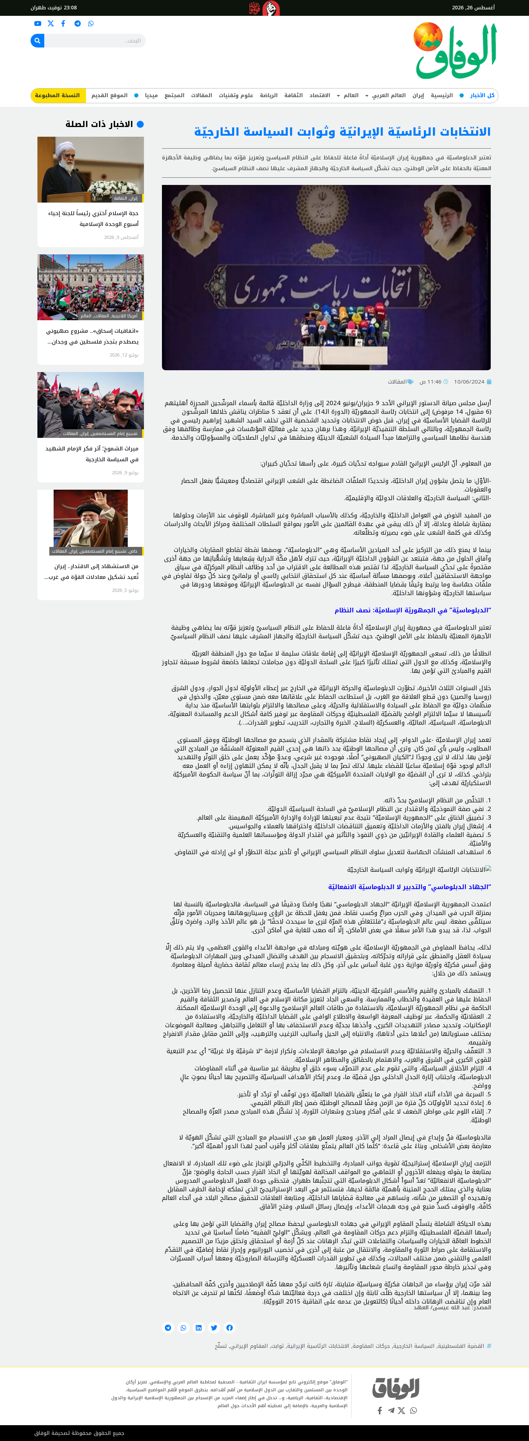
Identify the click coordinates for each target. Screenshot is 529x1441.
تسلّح (221, 1346)
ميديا (151, 95)
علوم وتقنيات (236, 95)
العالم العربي (389, 95)
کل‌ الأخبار (482, 95)
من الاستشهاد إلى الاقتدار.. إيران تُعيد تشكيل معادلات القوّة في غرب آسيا (94, 577)
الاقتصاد (319, 95)
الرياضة (269, 95)
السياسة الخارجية (414, 1346)
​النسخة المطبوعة (57, 95)
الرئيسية (442, 95)
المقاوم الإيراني (249, 1346)
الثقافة (293, 95)
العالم (351, 95)
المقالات (201, 95)
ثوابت (277, 1346)
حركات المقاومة (371, 1346)
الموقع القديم (109, 95)
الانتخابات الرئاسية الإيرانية (318, 1346)
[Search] (37, 40)
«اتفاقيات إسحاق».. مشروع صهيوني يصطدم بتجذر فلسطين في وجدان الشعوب (92, 342)
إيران (418, 95)
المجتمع (174, 95)
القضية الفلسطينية (461, 1346)
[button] (229, 1327)
